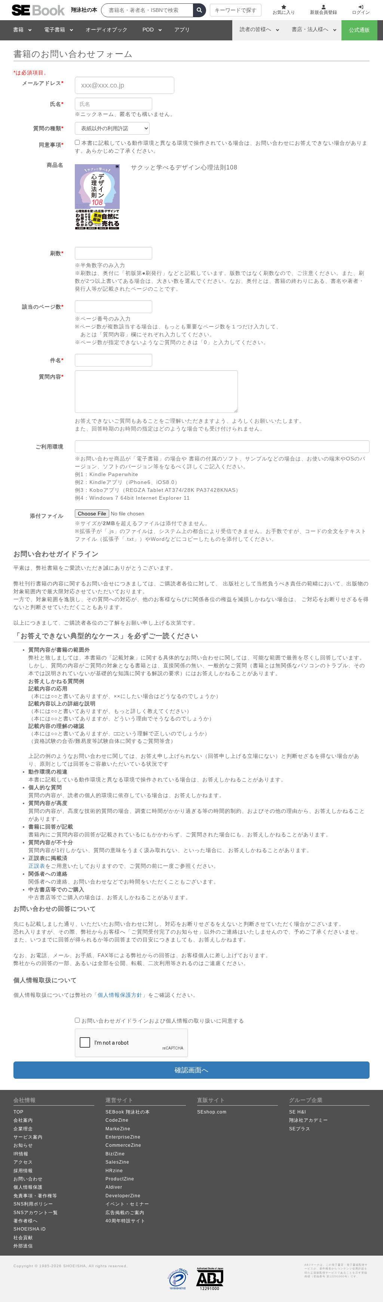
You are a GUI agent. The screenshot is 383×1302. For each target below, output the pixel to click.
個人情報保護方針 (120, 995)
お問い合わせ (28, 1179)
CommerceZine (123, 1145)
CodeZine (117, 1120)
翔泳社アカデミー (308, 1120)
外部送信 (23, 1246)
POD (148, 30)
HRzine (114, 1170)
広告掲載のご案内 (124, 1212)
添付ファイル (47, 516)
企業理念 (23, 1128)
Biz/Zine (115, 1154)
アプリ (182, 30)
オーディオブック (107, 30)
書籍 (18, 30)
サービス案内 (28, 1137)
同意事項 (51, 145)
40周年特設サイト (125, 1220)
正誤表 (36, 866)
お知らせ (23, 1145)
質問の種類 (48, 128)
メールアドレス (43, 83)
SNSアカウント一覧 (35, 1212)
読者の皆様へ (255, 29)
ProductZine (119, 1179)
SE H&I (297, 1112)
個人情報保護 (28, 1187)
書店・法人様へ (310, 29)
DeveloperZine (123, 1195)
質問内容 (51, 377)
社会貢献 (23, 1237)
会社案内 (23, 1120)
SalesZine (117, 1162)
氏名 (57, 104)
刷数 (57, 253)
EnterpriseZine (123, 1137)
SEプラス (299, 1128)
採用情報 (23, 1170)
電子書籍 (54, 30)
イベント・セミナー (127, 1204)
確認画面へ (191, 1070)
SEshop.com (212, 1112)
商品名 (55, 165)
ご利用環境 (50, 447)
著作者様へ (25, 1220)
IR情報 (20, 1154)
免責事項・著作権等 (35, 1195)
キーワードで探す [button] (236, 10)
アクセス (23, 1162)
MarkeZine (118, 1128)
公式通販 (359, 30)
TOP (18, 1112)
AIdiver (113, 1187)
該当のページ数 (43, 307)
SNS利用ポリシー (33, 1204)
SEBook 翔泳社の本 (127, 1112)
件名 (57, 360)
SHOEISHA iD (29, 1229)
